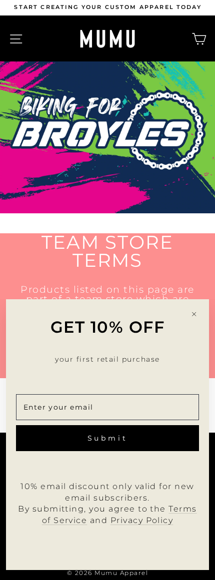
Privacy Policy (142, 520)
